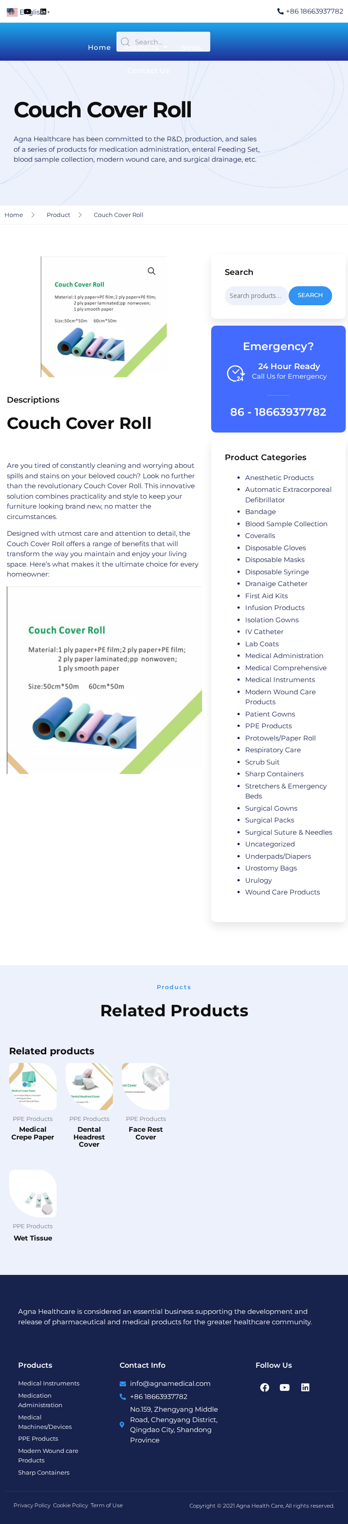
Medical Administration (284, 655)
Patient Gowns (270, 714)
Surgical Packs (269, 820)
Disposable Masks (274, 559)
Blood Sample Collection (286, 523)
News (191, 47)
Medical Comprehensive (286, 667)
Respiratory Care (273, 749)
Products (141, 47)
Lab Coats (262, 643)
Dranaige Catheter (276, 583)
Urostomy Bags (271, 868)
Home (99, 47)
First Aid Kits (266, 595)
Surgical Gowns (271, 808)
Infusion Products (274, 607)
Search (310, 295)
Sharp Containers (274, 773)
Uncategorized (270, 844)
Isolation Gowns (272, 619)
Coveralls (260, 535)
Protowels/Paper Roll (280, 738)
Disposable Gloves (275, 547)
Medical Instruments (280, 679)
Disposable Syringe (277, 571)
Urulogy (258, 880)
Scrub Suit (262, 762)
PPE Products (268, 725)
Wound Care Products (282, 892)
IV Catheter (264, 631)
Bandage (260, 511)
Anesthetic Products (279, 477)
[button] (152, 271)
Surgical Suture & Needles (288, 832)
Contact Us (148, 70)
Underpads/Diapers (278, 856)
